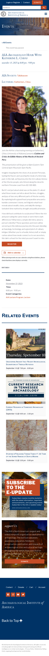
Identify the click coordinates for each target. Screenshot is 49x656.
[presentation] (25, 343)
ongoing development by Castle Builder (18, 651)
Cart (31, 587)
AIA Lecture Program (14, 297)
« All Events (6, 42)
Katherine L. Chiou (22, 82)
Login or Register (13, 2)
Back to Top (10, 620)
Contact (26, 2)
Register (11, 244)
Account (41, 587)
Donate (37, 2)
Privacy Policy (29, 649)
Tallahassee (22, 75)
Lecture (27, 297)
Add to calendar (14, 252)
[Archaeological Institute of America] (4, 12)
